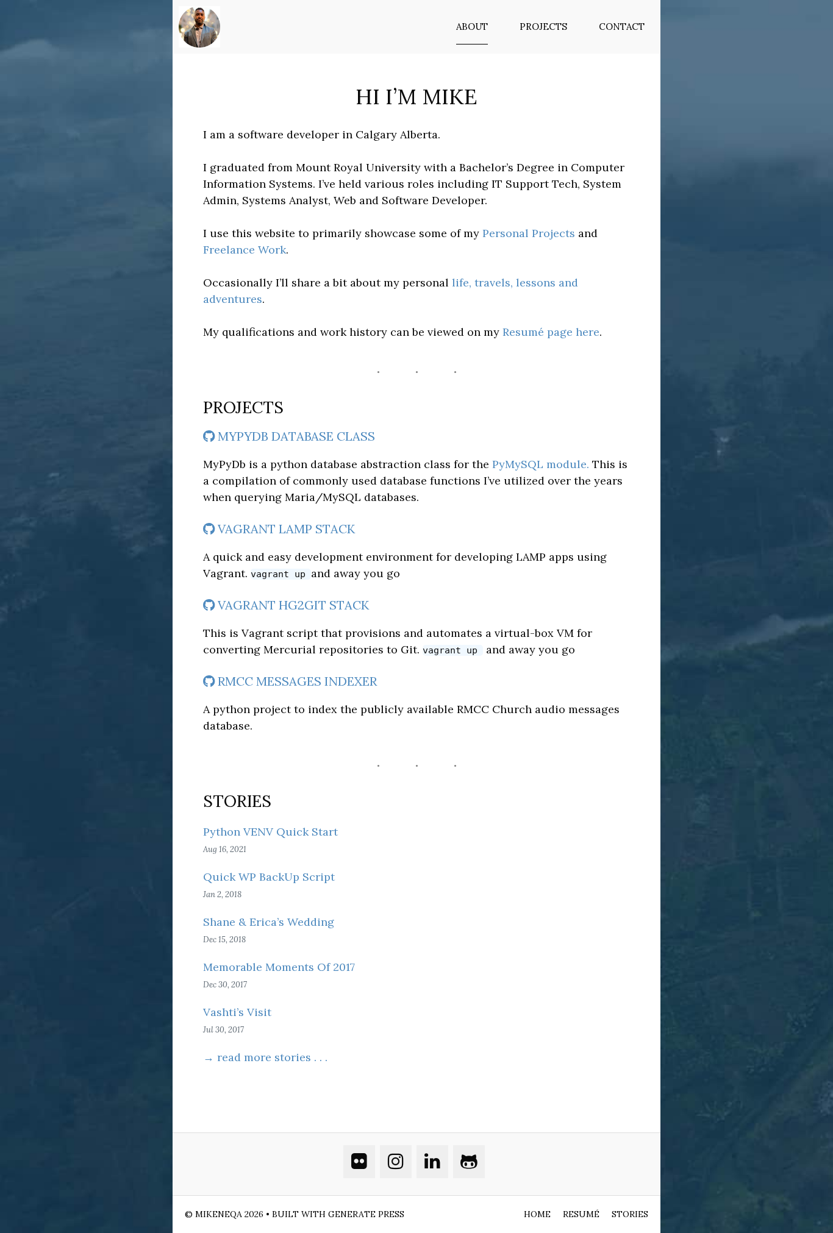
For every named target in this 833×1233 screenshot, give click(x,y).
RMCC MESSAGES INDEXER (296, 681)
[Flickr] (359, 1161)
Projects (543, 26)
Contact (622, 26)
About (472, 26)
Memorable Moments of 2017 (279, 967)
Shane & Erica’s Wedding (268, 922)
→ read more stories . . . (265, 1057)
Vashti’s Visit (237, 1012)
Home (537, 1214)
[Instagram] (396, 1161)
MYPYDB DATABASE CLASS (295, 436)
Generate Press (366, 1214)
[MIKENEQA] (202, 27)
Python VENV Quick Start (270, 832)
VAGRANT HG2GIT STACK (292, 605)
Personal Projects (528, 233)
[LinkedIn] (432, 1161)
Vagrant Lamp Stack (285, 528)
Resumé (581, 1214)
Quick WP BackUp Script (269, 877)
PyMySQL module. (540, 464)
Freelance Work (244, 250)
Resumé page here (550, 332)
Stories (630, 1214)
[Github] (469, 1161)
